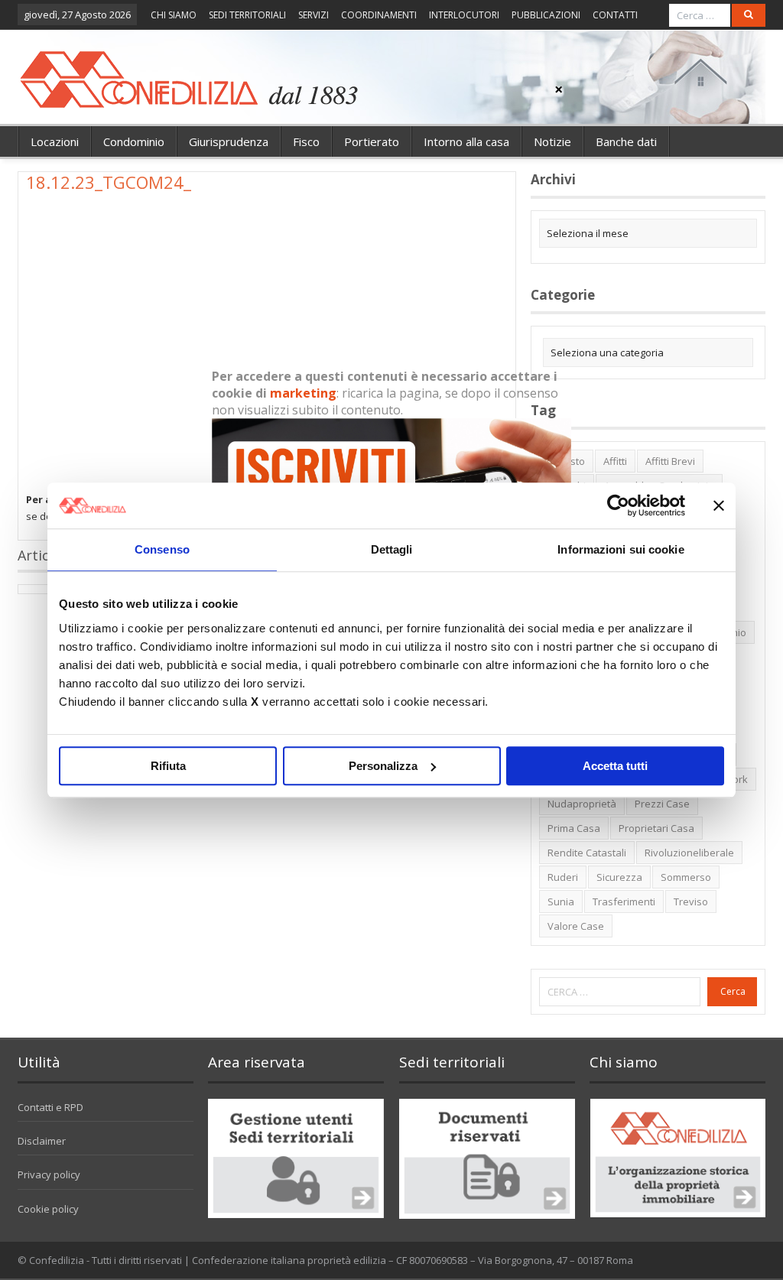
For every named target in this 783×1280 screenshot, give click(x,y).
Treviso (691, 901)
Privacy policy (49, 1174)
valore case (575, 926)
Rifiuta (168, 765)
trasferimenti (624, 901)
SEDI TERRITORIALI (247, 14)
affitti (615, 461)
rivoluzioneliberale (689, 852)
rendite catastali (586, 852)
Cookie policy (48, 1209)
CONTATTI (615, 14)
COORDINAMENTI (379, 14)
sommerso (686, 877)
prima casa (573, 828)
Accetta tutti (615, 765)
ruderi (562, 877)
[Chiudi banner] (718, 505)
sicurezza (619, 877)
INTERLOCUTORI (464, 14)
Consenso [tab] (162, 549)
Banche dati (626, 141)
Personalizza (383, 765)
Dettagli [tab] (392, 549)
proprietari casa (656, 828)
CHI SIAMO (174, 14)
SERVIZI (313, 14)
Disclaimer (42, 1141)
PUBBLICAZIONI (546, 14)
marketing (303, 393)
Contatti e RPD (50, 1107)
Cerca (733, 991)
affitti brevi (670, 461)
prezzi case (662, 804)
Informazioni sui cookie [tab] (620, 549)
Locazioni (55, 141)
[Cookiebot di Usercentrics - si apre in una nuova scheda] (618, 505)
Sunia (560, 901)
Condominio (133, 141)
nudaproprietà (581, 804)
